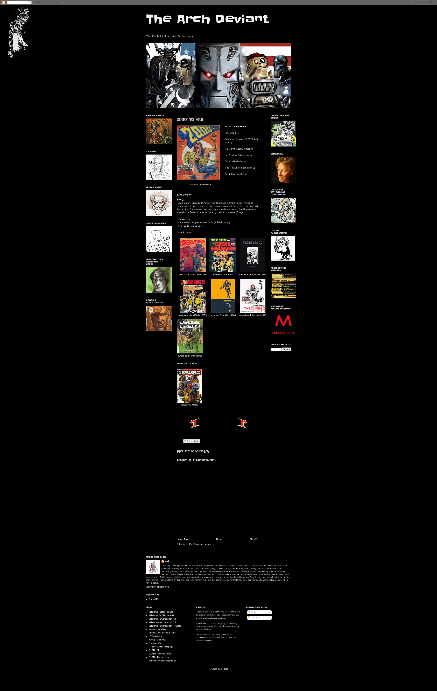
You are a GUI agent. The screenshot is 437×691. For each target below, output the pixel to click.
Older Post (254, 539)
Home (219, 539)
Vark (167, 561)
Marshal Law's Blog (158, 629)
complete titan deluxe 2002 (252, 274)
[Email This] (185, 441)
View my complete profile (157, 587)
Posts (253, 612)
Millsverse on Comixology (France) (165, 626)
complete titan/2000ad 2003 (193, 315)
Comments (255, 617)
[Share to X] (191, 441)
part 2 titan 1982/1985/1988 (192, 274)
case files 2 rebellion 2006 (223, 315)
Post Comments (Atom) (200, 544)
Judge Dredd (239, 126)
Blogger (224, 669)
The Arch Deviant (207, 19)
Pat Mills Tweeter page (159, 657)
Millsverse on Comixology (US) (163, 619)
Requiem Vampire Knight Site (162, 661)
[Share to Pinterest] (198, 441)
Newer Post (183, 539)
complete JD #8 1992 (189, 405)
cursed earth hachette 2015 (252, 315)
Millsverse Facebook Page (161, 612)
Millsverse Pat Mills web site (161, 615)
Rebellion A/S (205, 185)
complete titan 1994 (223, 274)
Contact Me (154, 599)
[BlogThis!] (188, 441)
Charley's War (155, 643)
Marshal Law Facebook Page (162, 633)
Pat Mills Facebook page (160, 654)
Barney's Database (157, 640)
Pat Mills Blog (155, 650)
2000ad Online (155, 636)
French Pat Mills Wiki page (161, 647)
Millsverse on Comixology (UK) (163, 622)
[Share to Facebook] (194, 441)
